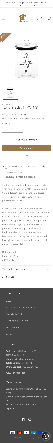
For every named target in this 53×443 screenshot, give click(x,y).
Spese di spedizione (21, 119)
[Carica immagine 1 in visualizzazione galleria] (10, 92)
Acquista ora (26, 148)
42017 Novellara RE (15, 355)
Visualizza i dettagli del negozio (20, 176)
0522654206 (27, 362)
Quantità (6, 123)
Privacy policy (12, 327)
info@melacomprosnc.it (23, 359)
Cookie (9, 334)
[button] (3, 18)
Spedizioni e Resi (14, 314)
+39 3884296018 (30, 366)
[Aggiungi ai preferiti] (26, 156)
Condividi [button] (10, 277)
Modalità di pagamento (17, 320)
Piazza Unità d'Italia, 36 (24, 351)
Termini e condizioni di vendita (20, 307)
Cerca (8, 301)
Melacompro (23, 438)
